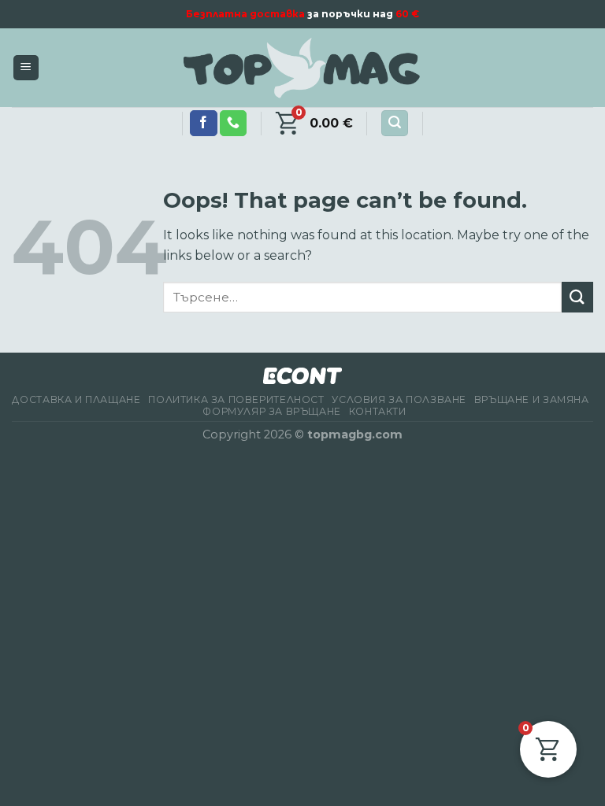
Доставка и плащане (76, 399)
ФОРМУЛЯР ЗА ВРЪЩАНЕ (271, 411)
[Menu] (26, 68)
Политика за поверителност (236, 399)
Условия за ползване (399, 399)
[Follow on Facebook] (203, 123)
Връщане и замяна (531, 399)
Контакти (377, 411)
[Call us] (233, 123)
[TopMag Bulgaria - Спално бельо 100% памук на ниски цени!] (302, 68)
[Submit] (577, 297)
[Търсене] (394, 123)
